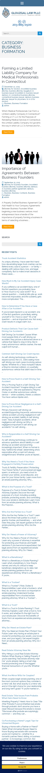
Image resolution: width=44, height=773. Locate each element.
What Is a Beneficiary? (12, 557)
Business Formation (20, 103)
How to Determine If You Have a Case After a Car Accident (19, 307)
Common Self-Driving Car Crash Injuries (20, 354)
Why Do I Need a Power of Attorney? (19, 534)
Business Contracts (19, 193)
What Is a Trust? (9, 605)
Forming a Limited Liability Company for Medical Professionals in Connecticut (20, 75)
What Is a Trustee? (11, 582)
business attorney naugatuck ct (21, 91)
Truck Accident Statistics (14, 258)
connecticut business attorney (23, 95)
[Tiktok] (24, 21)
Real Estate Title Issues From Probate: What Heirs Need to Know (20, 696)
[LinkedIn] (19, 21)
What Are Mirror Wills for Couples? (18, 675)
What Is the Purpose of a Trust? (17, 487)
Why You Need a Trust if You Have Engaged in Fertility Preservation (18, 462)
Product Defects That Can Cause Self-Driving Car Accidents (20, 330)
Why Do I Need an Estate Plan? (17, 627)
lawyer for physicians (17, 99)
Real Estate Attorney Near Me (16, 650)
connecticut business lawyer (13, 97)
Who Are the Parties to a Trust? (17, 512)
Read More (8, 132)
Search (6, 237)
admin (6, 106)
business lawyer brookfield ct (13, 93)
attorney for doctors (12, 89)
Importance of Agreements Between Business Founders (20, 172)
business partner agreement (15, 189)
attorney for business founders (16, 185)
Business (7, 103)
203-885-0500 (22, 24)
